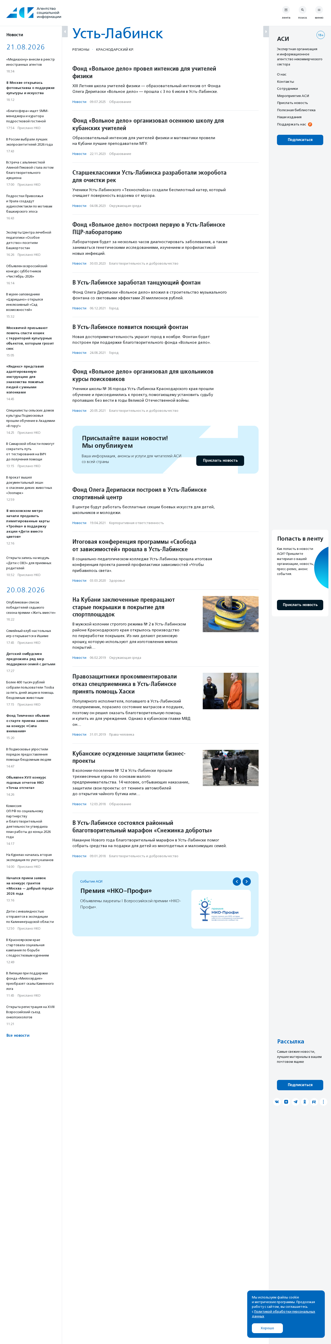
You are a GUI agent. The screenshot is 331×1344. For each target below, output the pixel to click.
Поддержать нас (291, 124)
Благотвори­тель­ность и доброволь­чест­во (143, 263)
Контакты (285, 81)
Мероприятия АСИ (293, 96)
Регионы (80, 49)
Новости (79, 102)
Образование (120, 102)
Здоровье (117, 581)
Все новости (17, 1035)
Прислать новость (220, 460)
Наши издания (289, 117)
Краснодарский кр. (115, 49)
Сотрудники (287, 88)
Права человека (121, 734)
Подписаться (300, 139)
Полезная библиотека (296, 110)
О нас (281, 74)
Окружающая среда (125, 206)
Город (114, 308)
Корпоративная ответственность (136, 523)
